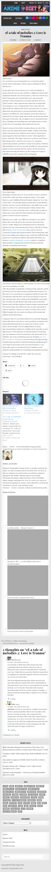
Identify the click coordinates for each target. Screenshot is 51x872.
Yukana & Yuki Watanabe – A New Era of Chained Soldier (24, 772)
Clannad (15, 794)
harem (39, 800)
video (20, 811)
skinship (30, 809)
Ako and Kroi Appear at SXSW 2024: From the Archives (24, 760)
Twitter (12, 447)
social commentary (9, 811)
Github (27, 488)
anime (11, 786)
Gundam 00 (31, 800)
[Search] (40, 17)
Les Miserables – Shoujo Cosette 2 (20, 528)
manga (33, 803)
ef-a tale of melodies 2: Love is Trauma (25, 34)
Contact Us (33, 3)
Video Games (33, 23)
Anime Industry (20, 792)
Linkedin (37, 447)
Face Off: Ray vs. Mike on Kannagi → (14, 641)
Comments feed (9, 842)
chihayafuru (42, 792)
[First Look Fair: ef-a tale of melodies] (12, 399)
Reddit (25, 447)
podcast (33, 806)
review (40, 806)
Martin (14, 660)
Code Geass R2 (33, 794)
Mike (14, 704)
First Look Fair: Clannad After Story (20, 598)
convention (15, 797)
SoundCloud (35, 488)
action (5, 786)
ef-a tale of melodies (22, 449)
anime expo (40, 786)
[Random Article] (43, 17)
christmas (6, 794)
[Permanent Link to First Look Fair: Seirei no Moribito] (27, 629)
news (5, 806)
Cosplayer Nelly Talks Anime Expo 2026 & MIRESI (22, 754)
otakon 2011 (12, 806)
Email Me (43, 488)
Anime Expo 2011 (8, 792)
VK (29, 447)
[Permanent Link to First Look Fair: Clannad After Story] (27, 595)
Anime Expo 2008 (21, 789)
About (23, 3)
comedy (42, 794)
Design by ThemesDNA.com (12, 868)
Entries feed (7, 838)
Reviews (23, 23)
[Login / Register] (47, 17)
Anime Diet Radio (29, 786)
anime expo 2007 (8, 789)
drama (11, 449)
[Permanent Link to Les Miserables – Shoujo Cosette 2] (27, 525)
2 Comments (37, 40)
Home (16, 3)
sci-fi (23, 809)
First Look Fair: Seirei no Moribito (20, 631)
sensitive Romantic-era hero (19, 240)
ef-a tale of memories (39, 449)
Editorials (18, 18)
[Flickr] (33, 17)
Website (6, 488)
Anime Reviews (25, 29)
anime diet (19, 786)
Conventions (7, 18)
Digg (32, 447)
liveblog (26, 803)
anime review (32, 792)
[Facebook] (30, 17)
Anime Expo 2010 (34, 789)
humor (5, 803)
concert (6, 797)
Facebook (19, 447)
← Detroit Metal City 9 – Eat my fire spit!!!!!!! (17, 643)
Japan (20, 803)
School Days (15, 809)
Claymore (23, 794)
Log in (5, 834)
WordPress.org (9, 846)
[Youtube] (37, 17)
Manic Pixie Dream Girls (17, 230)
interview (13, 803)
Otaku (20, 806)
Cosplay (34, 797)
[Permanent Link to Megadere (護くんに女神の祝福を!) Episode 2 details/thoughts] (27, 559)
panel (26, 806)
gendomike (13, 40)
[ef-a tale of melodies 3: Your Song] (34, 399)
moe (39, 803)
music (44, 803)
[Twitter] (27, 17)
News (15, 23)
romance (6, 809)
